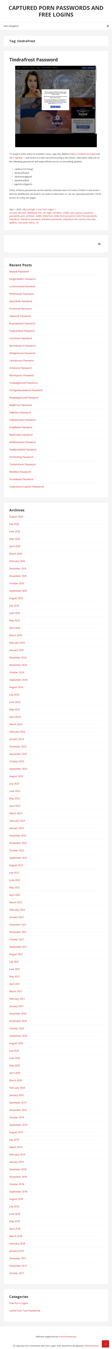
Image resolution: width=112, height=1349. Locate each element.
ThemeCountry (91, 1345)
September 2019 (18, 1124)
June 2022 (14, 880)
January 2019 (16, 1162)
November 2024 (18, 665)
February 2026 (17, 561)
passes (79, 212)
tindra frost (47, 216)
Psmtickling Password (21, 457)
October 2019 (16, 1117)
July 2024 (14, 694)
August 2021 (16, 954)
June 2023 (14, 791)
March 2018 (15, 1236)
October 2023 (16, 761)
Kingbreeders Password (22, 279)
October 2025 (16, 583)
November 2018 (18, 1176)
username (23, 222)
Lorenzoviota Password (22, 286)
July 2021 (14, 961)
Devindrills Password (20, 301)
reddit (38, 216)
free (40, 212)
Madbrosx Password (20, 405)
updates (13, 222)
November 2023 (18, 754)
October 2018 (16, 1184)
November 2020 (18, 1021)
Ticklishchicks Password (22, 464)
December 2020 (17, 1013)
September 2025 (18, 590)
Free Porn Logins (46, 209)
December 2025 (17, 568)
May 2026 (14, 538)
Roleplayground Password (23, 397)
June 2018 (14, 1213)
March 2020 (15, 1080)
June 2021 (14, 969)
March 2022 (15, 902)
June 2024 (14, 702)
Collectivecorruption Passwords (26, 486)
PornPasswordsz (67, 1336)
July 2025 (14, 605)
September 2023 (18, 768)
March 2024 (15, 724)
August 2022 (16, 865)
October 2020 (16, 1028)
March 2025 (15, 635)
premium (30, 216)
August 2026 (16, 516)
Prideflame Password (20, 427)
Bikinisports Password (21, 375)
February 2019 (17, 1154)
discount (22, 212)
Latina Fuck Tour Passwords (24, 1310)
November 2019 (18, 1110)
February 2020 (17, 1087)
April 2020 (14, 1073)
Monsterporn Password (22, 345)
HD (44, 212)
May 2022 (14, 887)
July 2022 (14, 872)
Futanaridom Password (22, 330)
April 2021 (14, 984)
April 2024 (14, 716)
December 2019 (17, 1102)
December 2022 (17, 835)
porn (23, 216)
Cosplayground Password (23, 382)
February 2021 (17, 998)
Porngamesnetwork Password (25, 390)
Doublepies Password (21, 479)
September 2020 (18, 1035)
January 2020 (16, 1095)
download (32, 212)
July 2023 (14, 783)
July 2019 (14, 1139)
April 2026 (14, 546)
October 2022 (16, 850)
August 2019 (16, 1132)
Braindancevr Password (22, 323)
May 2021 (14, 976)
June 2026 (14, 531)
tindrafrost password (30, 219)
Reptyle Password (19, 271)
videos (32, 222)
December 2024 (17, 657)
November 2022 (18, 843)
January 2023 (16, 828)
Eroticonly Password (20, 308)
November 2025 (18, 576)
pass (72, 212)
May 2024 (14, 709)
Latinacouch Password (21, 360)
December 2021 (17, 924)
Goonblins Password (20, 338)
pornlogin (30, 209)
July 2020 (14, 1050)
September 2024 (18, 679)
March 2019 (15, 1147)
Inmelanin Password (20, 368)
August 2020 (16, 1043)
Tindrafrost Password (33, 59)
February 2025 (17, 642)
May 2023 (14, 798)
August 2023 (16, 776)
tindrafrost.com (70, 219)
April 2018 (14, 1228)
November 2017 (18, 1265)
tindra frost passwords (86, 216)
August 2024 (16, 687)
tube (93, 219)
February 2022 (17, 909)
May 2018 (14, 1221)
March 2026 (15, 553)
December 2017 (17, 1258)
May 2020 (14, 1065)
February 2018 (17, 1243)
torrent (82, 219)
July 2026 (14, 524)
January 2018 (16, 1251)
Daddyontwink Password (22, 449)
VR (37, 222)
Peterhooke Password (21, 293)
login (49, 212)
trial (88, 219)
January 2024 (16, 739)
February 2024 (17, 731)
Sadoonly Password (20, 316)
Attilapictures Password (22, 353)
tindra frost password (64, 216)
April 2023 (14, 806)
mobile (66, 212)
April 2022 (14, 895)
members (57, 212)
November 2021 (18, 932)
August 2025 (16, 598)
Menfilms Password (20, 471)
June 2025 (14, 613)
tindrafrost (14, 219)
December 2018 (17, 1169)
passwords (14, 216)
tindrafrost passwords (51, 219)
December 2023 (17, 746)
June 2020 (14, 1058)
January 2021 (16, 1006)
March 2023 (15, 813)
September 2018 (18, 1191)
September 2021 (18, 946)
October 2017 (16, 1273)
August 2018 (16, 1199)
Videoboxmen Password (22, 419)
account (13, 212)
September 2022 (18, 857)
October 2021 (16, 939)
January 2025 (16, 650)
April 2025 (14, 627)
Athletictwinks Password (22, 442)
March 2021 (15, 991)
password (88, 212)
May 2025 (14, 620)
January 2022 (16, 917)
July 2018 (14, 1206)
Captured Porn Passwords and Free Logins (56, 11)
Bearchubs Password (20, 434)
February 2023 (17, 820)
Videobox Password (20, 412)
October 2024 (16, 672)
